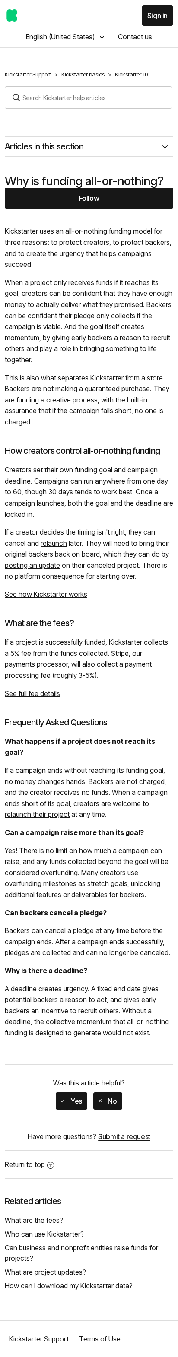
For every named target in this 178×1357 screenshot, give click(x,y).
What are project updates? (45, 1272)
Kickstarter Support (28, 74)
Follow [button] (89, 198)
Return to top (25, 1164)
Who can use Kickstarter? (44, 1234)
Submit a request (124, 1136)
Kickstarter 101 (132, 74)
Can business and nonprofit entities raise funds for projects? (81, 1252)
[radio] (71, 1101)
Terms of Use (100, 1339)
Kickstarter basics (83, 74)
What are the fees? (34, 1220)
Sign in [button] (157, 15)
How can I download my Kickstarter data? (69, 1285)
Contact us (135, 36)
